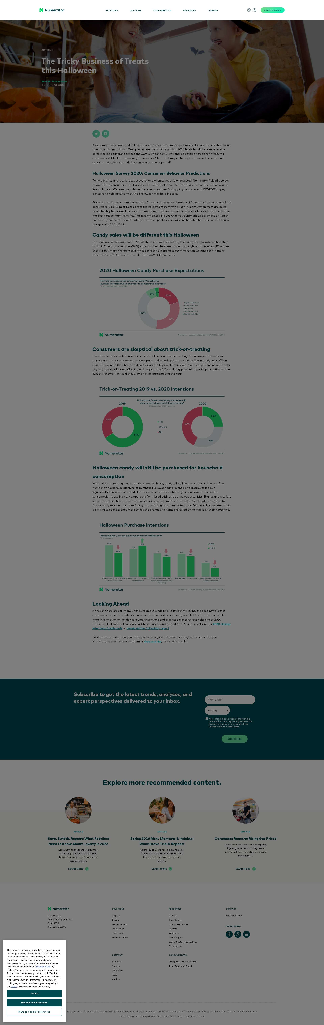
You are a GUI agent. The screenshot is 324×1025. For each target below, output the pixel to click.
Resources (189, 10)
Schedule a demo (272, 10)
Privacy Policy (43, 966)
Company (213, 10)
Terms (14, 986)
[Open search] (254, 10)
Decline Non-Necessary (34, 1002)
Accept (34, 993)
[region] (34, 981)
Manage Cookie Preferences (34, 1012)
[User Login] (249, 10)
